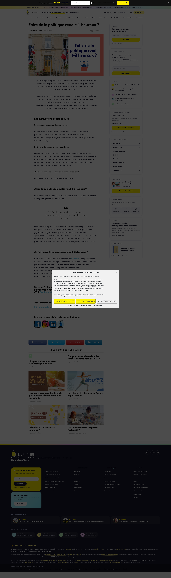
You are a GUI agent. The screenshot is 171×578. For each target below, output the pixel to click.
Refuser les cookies (86, 301)
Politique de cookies (74, 305)
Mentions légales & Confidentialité (91, 305)
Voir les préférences (107, 301)
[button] (116, 272)
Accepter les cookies (64, 301)
